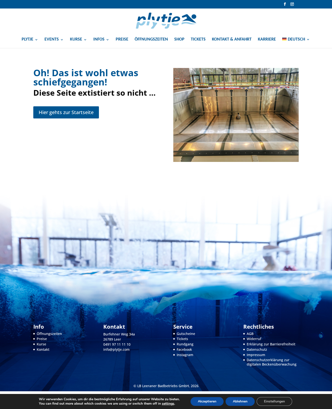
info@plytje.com (116, 349)
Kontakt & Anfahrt (232, 40)
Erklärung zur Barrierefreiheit (271, 344)
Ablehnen (240, 401)
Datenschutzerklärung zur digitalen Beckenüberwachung (272, 362)
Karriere (267, 40)
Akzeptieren (207, 401)
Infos (99, 40)
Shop (179, 40)
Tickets (198, 40)
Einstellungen (274, 401)
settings (168, 403)
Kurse (41, 344)
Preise (122, 40)
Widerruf (254, 338)
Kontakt (43, 349)
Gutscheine (186, 333)
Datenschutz (257, 349)
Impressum (256, 354)
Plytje (27, 40)
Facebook (184, 349)
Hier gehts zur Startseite (66, 112)
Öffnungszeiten (151, 40)
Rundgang (185, 344)
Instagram (185, 354)
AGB (250, 333)
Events (51, 40)
